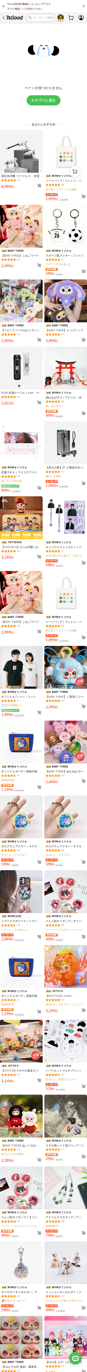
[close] (4, 6)
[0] (71, 17)
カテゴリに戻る (43, 100)
